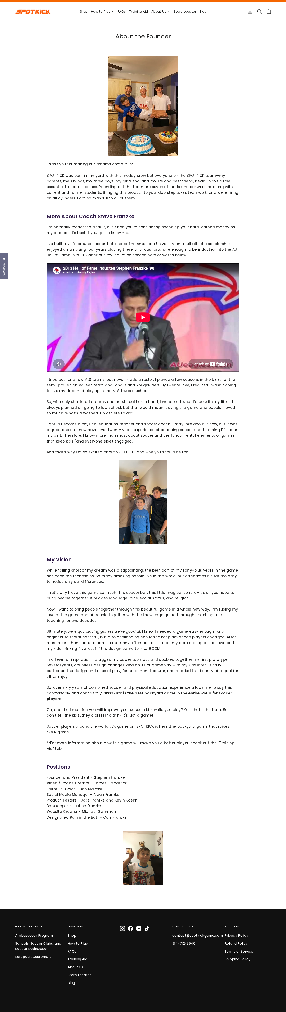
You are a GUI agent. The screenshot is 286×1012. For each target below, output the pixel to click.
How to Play (101, 11)
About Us (159, 11)
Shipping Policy (237, 959)
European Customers (33, 956)
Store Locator (185, 11)
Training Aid (138, 11)
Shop (83, 11)
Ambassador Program (34, 935)
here (152, 255)
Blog (203, 11)
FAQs (122, 11)
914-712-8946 (183, 943)
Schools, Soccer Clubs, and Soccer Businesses (38, 946)
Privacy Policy (236, 935)
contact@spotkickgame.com (195, 935)
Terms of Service (239, 951)
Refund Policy (236, 943)
